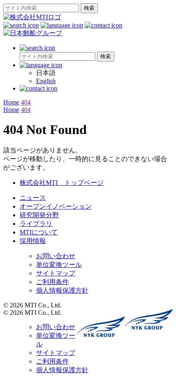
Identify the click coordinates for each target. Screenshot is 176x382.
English (46, 80)
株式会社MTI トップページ (62, 182)
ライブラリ (36, 223)
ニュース (33, 197)
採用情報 (33, 240)
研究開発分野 (39, 214)
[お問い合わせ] (103, 25)
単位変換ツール (59, 264)
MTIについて (39, 232)
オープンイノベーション (56, 206)
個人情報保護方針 (62, 290)
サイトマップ (55, 273)
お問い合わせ (55, 255)
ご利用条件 (52, 281)
